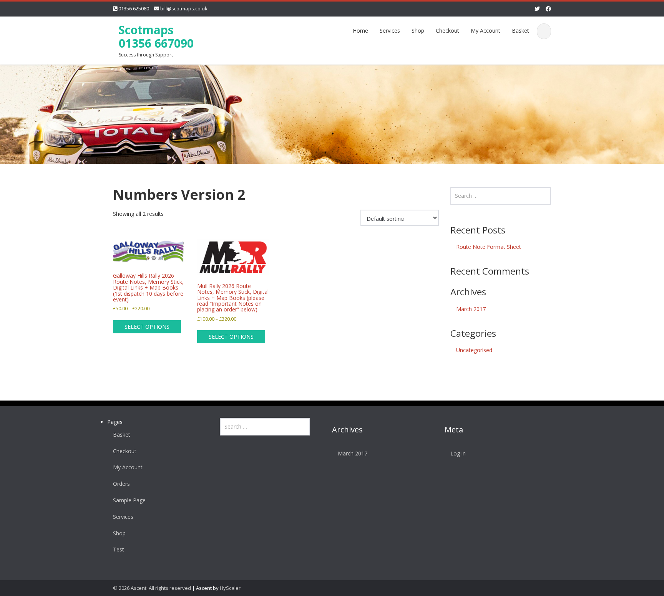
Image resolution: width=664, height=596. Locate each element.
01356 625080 (133, 8)
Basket (520, 30)
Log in (458, 453)
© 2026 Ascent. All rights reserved (152, 587)
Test (118, 549)
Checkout (447, 30)
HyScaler (230, 587)
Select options (146, 326)
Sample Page (129, 500)
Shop (418, 30)
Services (390, 30)
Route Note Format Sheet (488, 246)
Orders (121, 483)
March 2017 (471, 309)
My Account (485, 30)
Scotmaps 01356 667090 (156, 36)
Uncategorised (474, 350)
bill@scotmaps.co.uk (184, 8)
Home (360, 30)
